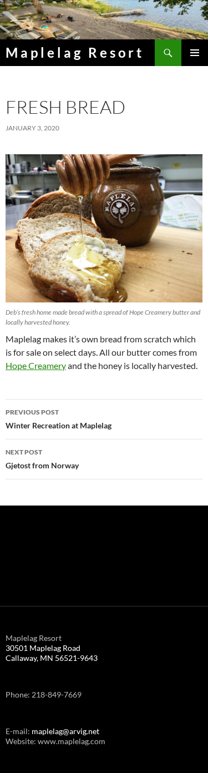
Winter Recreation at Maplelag (58, 419)
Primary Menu (194, 52)
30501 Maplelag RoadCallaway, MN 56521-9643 (52, 653)
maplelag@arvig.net (65, 731)
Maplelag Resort (75, 52)
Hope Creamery (36, 365)
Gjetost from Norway (42, 459)
